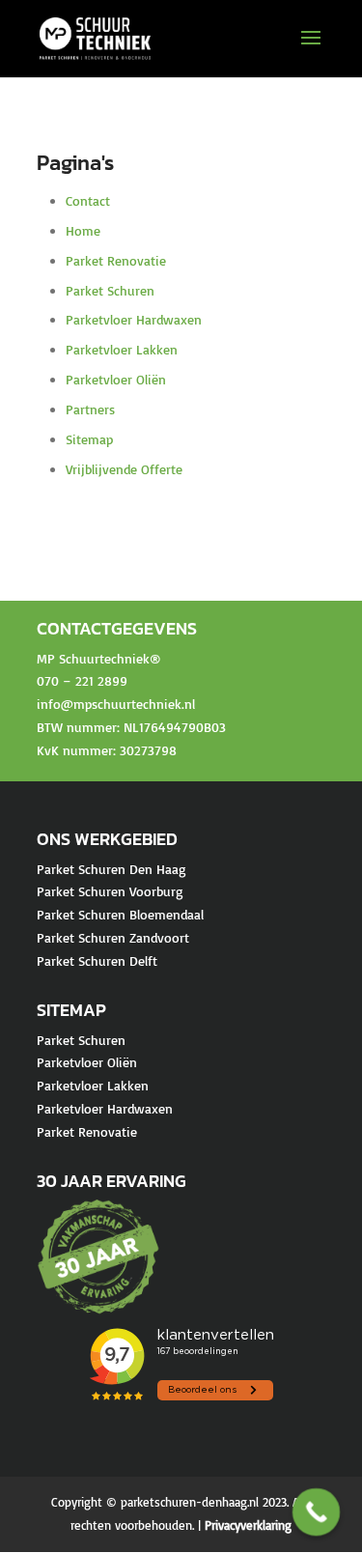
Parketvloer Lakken (122, 349)
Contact (88, 200)
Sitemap (89, 439)
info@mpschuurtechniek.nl (116, 703)
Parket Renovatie (116, 260)
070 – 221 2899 (82, 680)
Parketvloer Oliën (116, 379)
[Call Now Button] (316, 1512)
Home (83, 230)
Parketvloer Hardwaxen (134, 319)
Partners (90, 409)
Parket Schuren (110, 290)
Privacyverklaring (248, 1525)
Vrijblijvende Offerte (124, 469)
